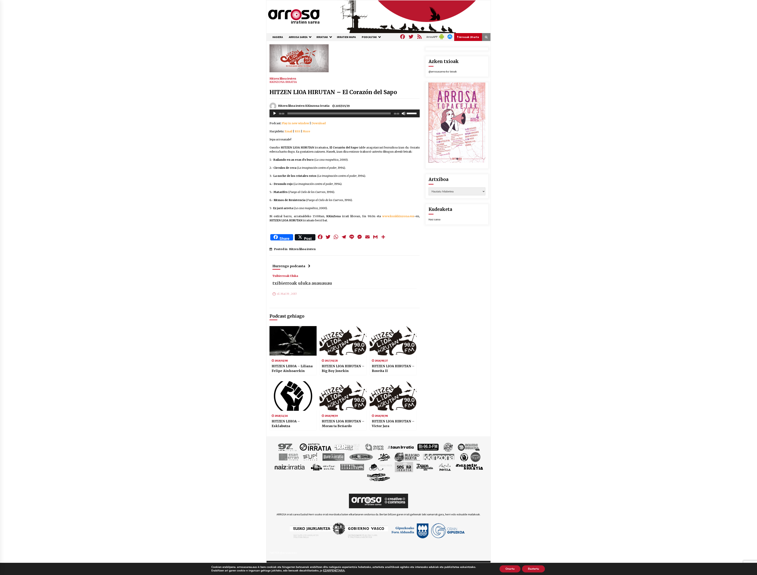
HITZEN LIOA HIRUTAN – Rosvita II (393, 368)
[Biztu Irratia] (448, 447)
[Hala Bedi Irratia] (361, 456)
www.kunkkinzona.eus (398, 216)
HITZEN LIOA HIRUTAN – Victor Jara (393, 423)
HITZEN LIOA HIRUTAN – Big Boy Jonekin (343, 368)
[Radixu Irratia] (380, 466)
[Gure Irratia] (333, 456)
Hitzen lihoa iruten (282, 78)
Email (288, 131)
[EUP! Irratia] (310, 456)
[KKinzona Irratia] (439, 456)
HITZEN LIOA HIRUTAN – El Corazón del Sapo (333, 92)
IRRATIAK (322, 37)
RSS (297, 131)
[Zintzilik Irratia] (378, 477)
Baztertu (533, 569)
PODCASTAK (369, 37)
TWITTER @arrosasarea (283, 553)
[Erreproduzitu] (275, 113)
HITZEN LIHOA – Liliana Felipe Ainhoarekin (292, 368)
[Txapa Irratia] (425, 466)
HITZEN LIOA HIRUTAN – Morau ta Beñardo (343, 423)
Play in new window (295, 123)
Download (318, 123)
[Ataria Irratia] (374, 447)
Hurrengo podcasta (288, 266)
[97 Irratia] (287, 447)
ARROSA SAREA (298, 37)
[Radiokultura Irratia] (352, 466)
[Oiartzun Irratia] (323, 466)
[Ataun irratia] (401, 447)
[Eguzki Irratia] (468, 447)
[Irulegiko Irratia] (407, 456)
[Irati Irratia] (384, 456)
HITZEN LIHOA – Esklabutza (286, 423)
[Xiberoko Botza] (444, 466)
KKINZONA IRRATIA (283, 82)
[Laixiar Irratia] (475, 456)
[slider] (412, 113)
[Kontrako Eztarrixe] (464, 456)
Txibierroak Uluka (285, 275)
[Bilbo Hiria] (428, 447)
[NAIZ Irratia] (290, 466)
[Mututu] (404, 113)
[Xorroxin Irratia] (469, 466)
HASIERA (277, 37)
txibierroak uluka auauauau (302, 283)
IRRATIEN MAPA (346, 37)
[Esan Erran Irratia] (288, 456)
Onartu (510, 569)
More (306, 131)
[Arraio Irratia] (347, 447)
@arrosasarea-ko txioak (443, 71)
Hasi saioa (434, 219)
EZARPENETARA (334, 570)
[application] (344, 113)
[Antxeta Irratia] (315, 447)
